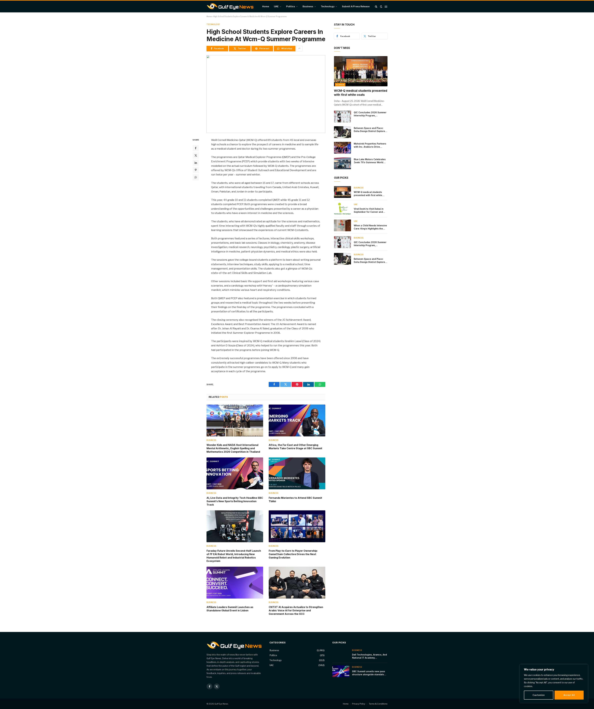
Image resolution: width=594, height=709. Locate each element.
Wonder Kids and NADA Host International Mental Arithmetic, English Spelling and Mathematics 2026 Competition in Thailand (233, 448)
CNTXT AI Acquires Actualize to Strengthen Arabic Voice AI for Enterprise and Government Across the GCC (296, 610)
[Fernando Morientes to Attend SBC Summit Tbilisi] (297, 473)
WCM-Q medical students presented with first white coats (360, 93)
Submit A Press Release (356, 6)
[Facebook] (196, 148)
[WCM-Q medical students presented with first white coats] (360, 71)
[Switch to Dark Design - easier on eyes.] (381, 6)
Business (308, 6)
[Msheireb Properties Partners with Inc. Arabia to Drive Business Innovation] (342, 148)
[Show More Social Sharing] (299, 48)
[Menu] (386, 6)
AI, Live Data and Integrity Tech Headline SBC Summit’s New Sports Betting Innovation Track (235, 501)
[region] (554, 683)
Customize (539, 695)
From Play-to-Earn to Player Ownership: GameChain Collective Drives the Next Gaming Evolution (293, 554)
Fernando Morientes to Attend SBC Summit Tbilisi (295, 499)
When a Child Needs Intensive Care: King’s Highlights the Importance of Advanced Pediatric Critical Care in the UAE (370, 227)
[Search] (376, 6)
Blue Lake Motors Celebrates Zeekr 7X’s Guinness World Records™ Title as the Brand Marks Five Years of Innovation (370, 161)
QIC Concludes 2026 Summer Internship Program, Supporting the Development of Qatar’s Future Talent (370, 114)
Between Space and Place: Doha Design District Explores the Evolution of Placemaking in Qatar (370, 130)
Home (265, 6)
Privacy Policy (358, 704)
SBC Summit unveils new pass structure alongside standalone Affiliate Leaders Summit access (369, 673)
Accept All (569, 695)
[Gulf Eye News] (230, 6)
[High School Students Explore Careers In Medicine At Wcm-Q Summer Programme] (266, 94)
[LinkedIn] (196, 162)
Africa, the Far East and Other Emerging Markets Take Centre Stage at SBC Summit (295, 446)
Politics (290, 6)
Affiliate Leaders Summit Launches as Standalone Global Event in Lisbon (230, 609)
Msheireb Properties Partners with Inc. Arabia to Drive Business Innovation (370, 145)
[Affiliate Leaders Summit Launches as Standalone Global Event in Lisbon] (235, 583)
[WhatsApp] (196, 177)
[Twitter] (196, 155)
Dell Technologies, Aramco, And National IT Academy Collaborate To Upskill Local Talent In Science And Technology (369, 656)
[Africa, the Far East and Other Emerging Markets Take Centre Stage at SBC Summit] (297, 420)
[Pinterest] (196, 170)
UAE (276, 6)
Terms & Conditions (378, 704)
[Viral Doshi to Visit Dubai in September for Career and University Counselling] (342, 209)
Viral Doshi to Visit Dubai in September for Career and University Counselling (368, 210)
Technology (327, 6)
